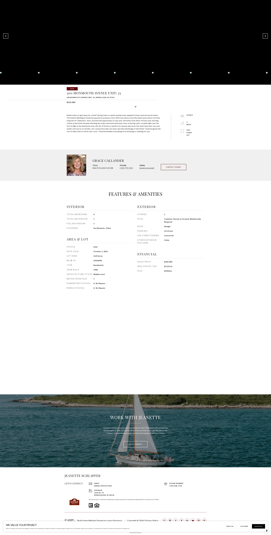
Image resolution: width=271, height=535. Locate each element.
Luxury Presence (114, 520)
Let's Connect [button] (135, 444)
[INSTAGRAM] (164, 520)
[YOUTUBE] (193, 520)
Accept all (258, 526)
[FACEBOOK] (181, 520)
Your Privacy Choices (135, 532)
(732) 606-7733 (175, 486)
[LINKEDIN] (187, 520)
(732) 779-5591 (126, 168)
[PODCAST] (170, 520)
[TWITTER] (176, 520)
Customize (244, 526)
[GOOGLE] (198, 520)
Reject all (230, 526)
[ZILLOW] (204, 520)
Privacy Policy (151, 520)
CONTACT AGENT (173, 167)
